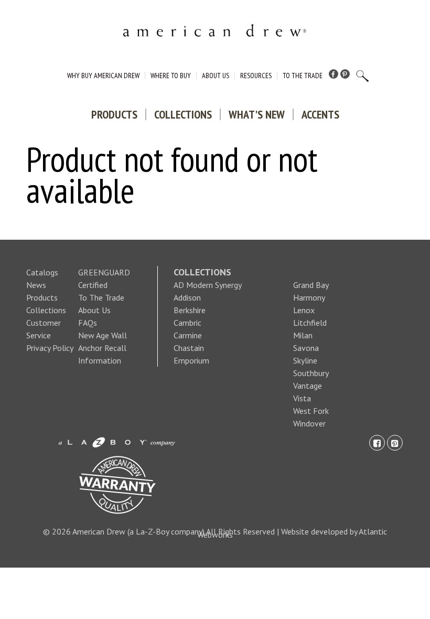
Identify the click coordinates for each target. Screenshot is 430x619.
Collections (183, 114)
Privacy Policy (49, 348)
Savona (306, 348)
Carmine (188, 335)
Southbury (311, 373)
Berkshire (190, 310)
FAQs (87, 322)
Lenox (304, 310)
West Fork (311, 410)
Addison (187, 297)
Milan (303, 335)
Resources (256, 75)
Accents (320, 114)
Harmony (309, 297)
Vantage (307, 385)
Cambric (187, 322)
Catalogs (42, 272)
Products (114, 114)
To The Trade (302, 75)
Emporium (191, 360)
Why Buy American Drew (103, 75)
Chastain (189, 348)
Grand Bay (311, 285)
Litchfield (310, 322)
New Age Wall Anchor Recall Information (102, 348)
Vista (302, 398)
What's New (257, 114)
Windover (309, 423)
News (36, 285)
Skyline (305, 360)
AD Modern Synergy (208, 285)
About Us (215, 75)
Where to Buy (170, 75)
